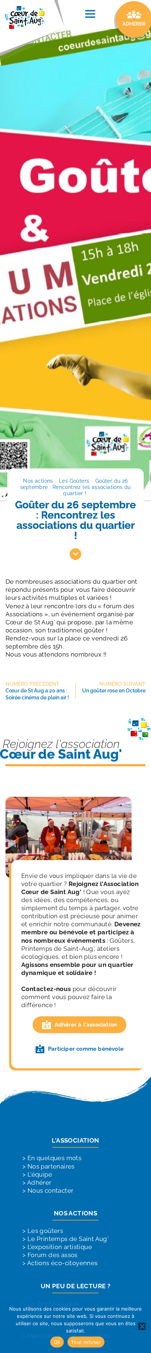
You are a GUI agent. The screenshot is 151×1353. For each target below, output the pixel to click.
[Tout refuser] (142, 1326)
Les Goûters (74, 481)
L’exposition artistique (59, 1247)
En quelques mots (54, 1158)
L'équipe (39, 1174)
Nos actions (38, 481)
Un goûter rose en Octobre (114, 691)
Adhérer (39, 1182)
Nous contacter (50, 1190)
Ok (57, 1342)
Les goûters (45, 1230)
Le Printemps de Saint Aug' (67, 1238)
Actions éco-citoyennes (62, 1263)
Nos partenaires (51, 1166)
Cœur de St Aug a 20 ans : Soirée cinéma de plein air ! (37, 694)
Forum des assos (52, 1255)
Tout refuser (86, 1342)
